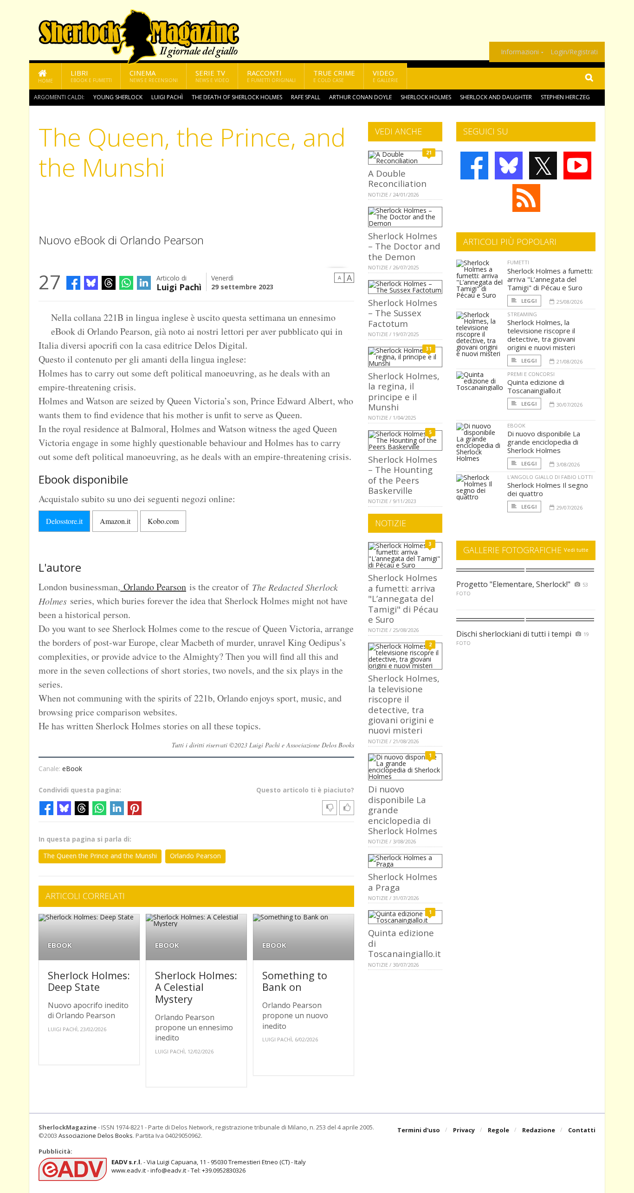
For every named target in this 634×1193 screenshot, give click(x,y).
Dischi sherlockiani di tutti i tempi (513, 634)
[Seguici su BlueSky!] (508, 165)
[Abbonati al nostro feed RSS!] (526, 198)
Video (385, 75)
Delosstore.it (64, 521)
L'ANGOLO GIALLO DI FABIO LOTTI (550, 476)
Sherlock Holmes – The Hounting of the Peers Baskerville (402, 474)
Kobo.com (163, 521)
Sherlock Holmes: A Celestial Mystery (196, 987)
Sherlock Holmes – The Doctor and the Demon (404, 246)
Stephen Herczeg (565, 97)
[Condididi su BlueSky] (91, 283)
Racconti (271, 75)
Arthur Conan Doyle (360, 97)
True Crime (334, 75)
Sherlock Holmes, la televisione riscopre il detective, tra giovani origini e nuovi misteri (404, 704)
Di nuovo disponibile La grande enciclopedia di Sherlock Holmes (543, 442)
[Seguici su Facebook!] (474, 165)
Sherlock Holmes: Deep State (89, 981)
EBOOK (60, 945)
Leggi (528, 300)
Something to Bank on (294, 981)
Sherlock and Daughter (496, 97)
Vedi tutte (576, 549)
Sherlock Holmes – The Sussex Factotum (402, 313)
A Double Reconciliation (397, 178)
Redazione (538, 1130)
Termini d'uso (418, 1130)
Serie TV (212, 75)
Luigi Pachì (167, 97)
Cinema (153, 75)
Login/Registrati (574, 52)
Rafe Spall (305, 97)
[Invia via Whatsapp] (126, 283)
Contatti (581, 1130)
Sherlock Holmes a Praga (402, 882)
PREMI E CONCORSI (531, 373)
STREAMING (522, 314)
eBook (72, 768)
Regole (498, 1130)
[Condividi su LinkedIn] (144, 283)
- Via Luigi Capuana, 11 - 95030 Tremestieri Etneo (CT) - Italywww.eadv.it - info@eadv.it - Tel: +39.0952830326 (208, 1166)
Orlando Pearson (153, 587)
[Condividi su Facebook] (73, 283)
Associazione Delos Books (95, 1135)
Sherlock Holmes (426, 97)
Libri (91, 75)
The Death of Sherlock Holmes (237, 97)
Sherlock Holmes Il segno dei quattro (547, 489)
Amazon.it (115, 521)
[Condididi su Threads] (108, 283)
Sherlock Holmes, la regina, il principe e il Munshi (404, 391)
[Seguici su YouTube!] (577, 165)
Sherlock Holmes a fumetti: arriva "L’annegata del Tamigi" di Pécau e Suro (403, 598)
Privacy (464, 1130)
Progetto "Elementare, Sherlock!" (513, 584)
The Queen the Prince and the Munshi (100, 855)
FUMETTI (518, 262)
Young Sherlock (117, 97)
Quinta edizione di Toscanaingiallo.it (535, 386)
